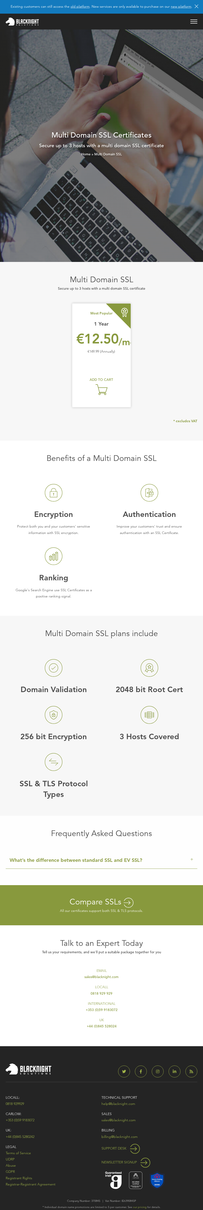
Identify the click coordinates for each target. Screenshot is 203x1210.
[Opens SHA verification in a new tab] (157, 1179)
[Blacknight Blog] (191, 1071)
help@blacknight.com (118, 1103)
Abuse (11, 1165)
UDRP (10, 1159)
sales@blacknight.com (101, 977)
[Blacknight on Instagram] (160, 1071)
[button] (101, 389)
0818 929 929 (101, 993)
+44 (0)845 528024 (102, 1026)
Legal (11, 1147)
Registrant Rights (19, 1178)
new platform (181, 6)
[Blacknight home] (22, 22)
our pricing (140, 1207)
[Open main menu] (193, 21)
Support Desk (114, 1148)
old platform (80, 6)
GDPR (10, 1171)
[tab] (101, 860)
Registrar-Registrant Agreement (30, 1184)
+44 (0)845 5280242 (20, 1136)
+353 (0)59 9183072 (102, 1010)
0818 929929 (15, 1103)
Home (86, 154)
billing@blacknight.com (120, 1136)
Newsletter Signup (120, 1162)
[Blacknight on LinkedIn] (176, 1071)
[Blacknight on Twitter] (126, 1071)
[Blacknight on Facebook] (143, 1071)
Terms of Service (18, 1153)
